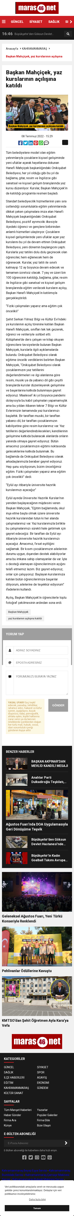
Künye (8, 1125)
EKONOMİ (43, 1082)
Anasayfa (12, 48)
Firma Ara (10, 1120)
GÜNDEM (42, 1087)
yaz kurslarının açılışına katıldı (25, 618)
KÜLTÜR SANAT (13, 1093)
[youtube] (43, 1157)
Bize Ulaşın (44, 1125)
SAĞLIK (53, 22)
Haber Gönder (12, 1115)
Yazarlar (42, 1110)
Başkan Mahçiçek (18, 611)
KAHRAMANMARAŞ (34, 48)
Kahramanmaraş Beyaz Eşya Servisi (24, 1170)
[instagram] (37, 1157)
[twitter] (25, 143)
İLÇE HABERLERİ (14, 1077)
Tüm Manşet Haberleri (18, 1110)
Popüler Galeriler (47, 1115)
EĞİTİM (8, 1082)
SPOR (40, 1072)
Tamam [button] (37, 1208)
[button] (71, 22)
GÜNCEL (17, 22)
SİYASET (35, 22)
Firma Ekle (43, 1120)
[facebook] (20, 143)
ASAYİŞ (42, 1077)
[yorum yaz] (46, 143)
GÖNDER (58, 705)
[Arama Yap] (68, 34)
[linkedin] (31, 143)
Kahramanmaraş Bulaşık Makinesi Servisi (38, 1179)
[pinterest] (36, 143)
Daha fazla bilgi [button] (37, 1199)
